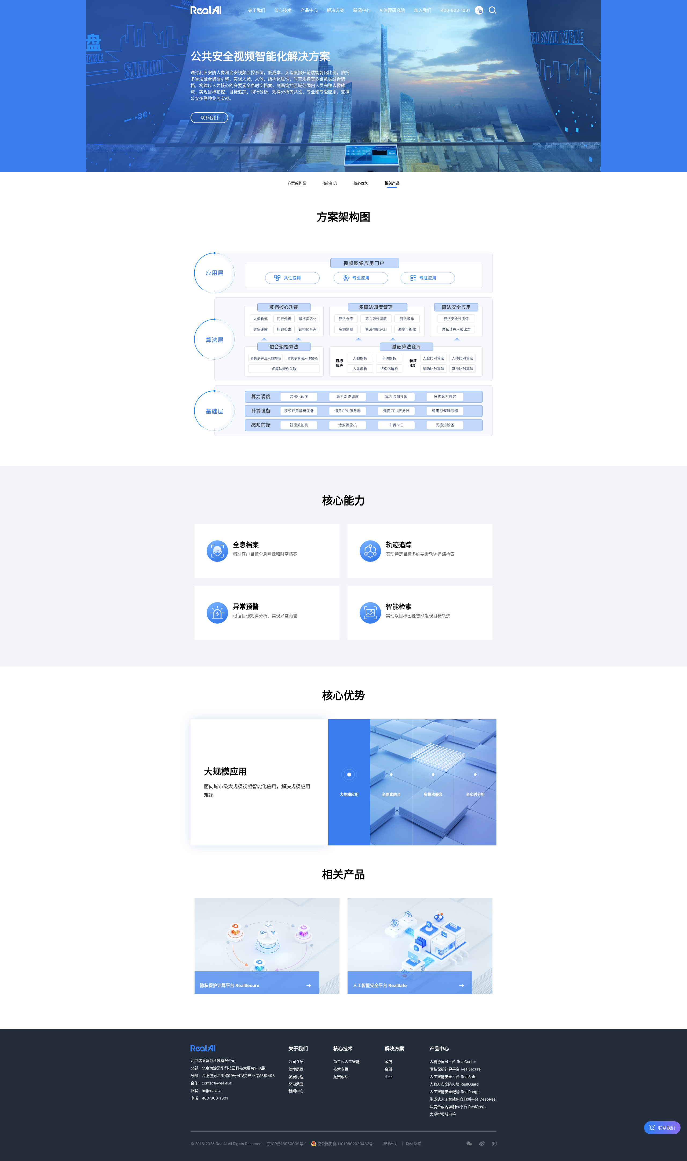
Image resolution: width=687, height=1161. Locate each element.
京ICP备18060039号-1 (287, 1143)
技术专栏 (340, 1069)
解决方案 (335, 10)
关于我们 (256, 10)
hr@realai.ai (212, 1090)
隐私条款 (413, 1143)
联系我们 (209, 117)
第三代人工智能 (346, 1061)
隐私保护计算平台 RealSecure (455, 1069)
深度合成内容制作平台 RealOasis (457, 1106)
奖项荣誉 (296, 1084)
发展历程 (296, 1076)
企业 (388, 1076)
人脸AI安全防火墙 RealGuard (454, 1084)
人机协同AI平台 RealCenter (453, 1061)
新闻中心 (361, 10)
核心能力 (329, 183)
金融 (388, 1069)
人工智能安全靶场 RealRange (455, 1091)
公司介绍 (296, 1061)
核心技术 (282, 10)
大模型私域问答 (443, 1114)
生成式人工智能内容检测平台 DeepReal (463, 1099)
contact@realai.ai (217, 1083)
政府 (388, 1061)
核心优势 (360, 183)
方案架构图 (296, 183)
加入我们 (422, 10)
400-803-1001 (455, 10)
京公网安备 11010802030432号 (345, 1143)
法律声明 (389, 1143)
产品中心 (309, 10)
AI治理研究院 (392, 10)
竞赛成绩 (340, 1076)
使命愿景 (296, 1069)
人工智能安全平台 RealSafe (453, 1076)
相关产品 (392, 183)
